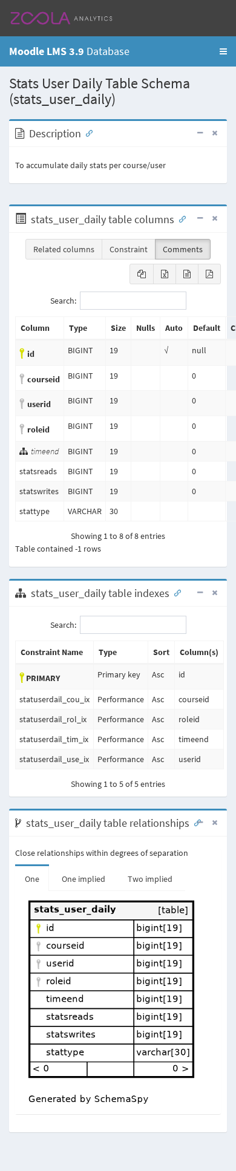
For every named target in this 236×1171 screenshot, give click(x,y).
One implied (83, 878)
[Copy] (141, 274)
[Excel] (164, 274)
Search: (63, 300)
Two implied (150, 878)
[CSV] (186, 274)
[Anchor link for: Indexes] (174, 592)
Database (69, 51)
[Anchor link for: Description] (86, 132)
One (32, 878)
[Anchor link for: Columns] (179, 218)
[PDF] (209, 274)
